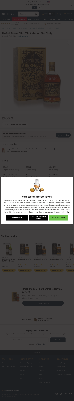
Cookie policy (65, 212)
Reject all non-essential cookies (38, 217)
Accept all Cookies (58, 217)
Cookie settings (17, 217)
